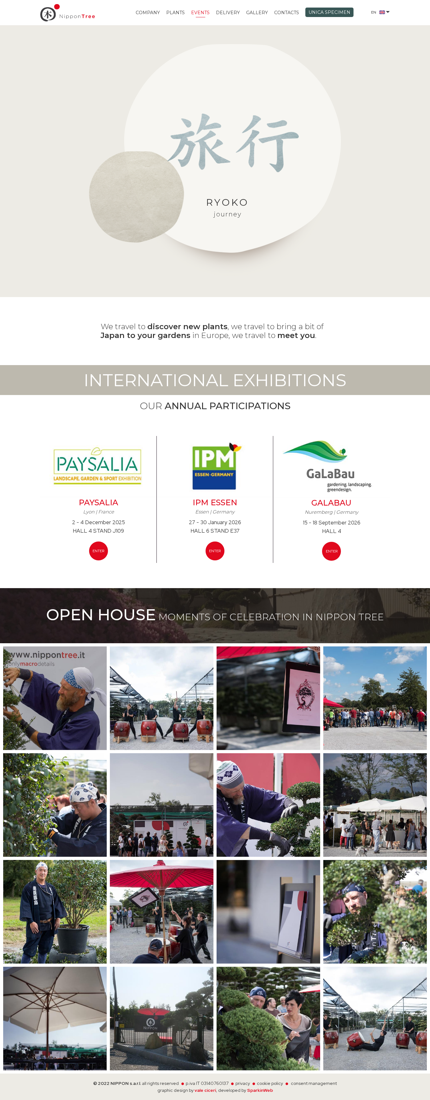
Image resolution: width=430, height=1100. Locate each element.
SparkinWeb (260, 1090)
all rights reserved (161, 1083)
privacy (242, 1083)
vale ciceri (205, 1090)
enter (98, 550)
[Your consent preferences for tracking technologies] (419, 1089)
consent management (314, 1083)
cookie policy (270, 1083)
